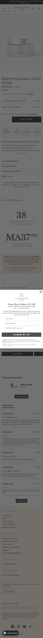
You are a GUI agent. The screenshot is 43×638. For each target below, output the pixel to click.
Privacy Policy (10, 342)
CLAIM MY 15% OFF (21, 335)
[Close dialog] (41, 291)
